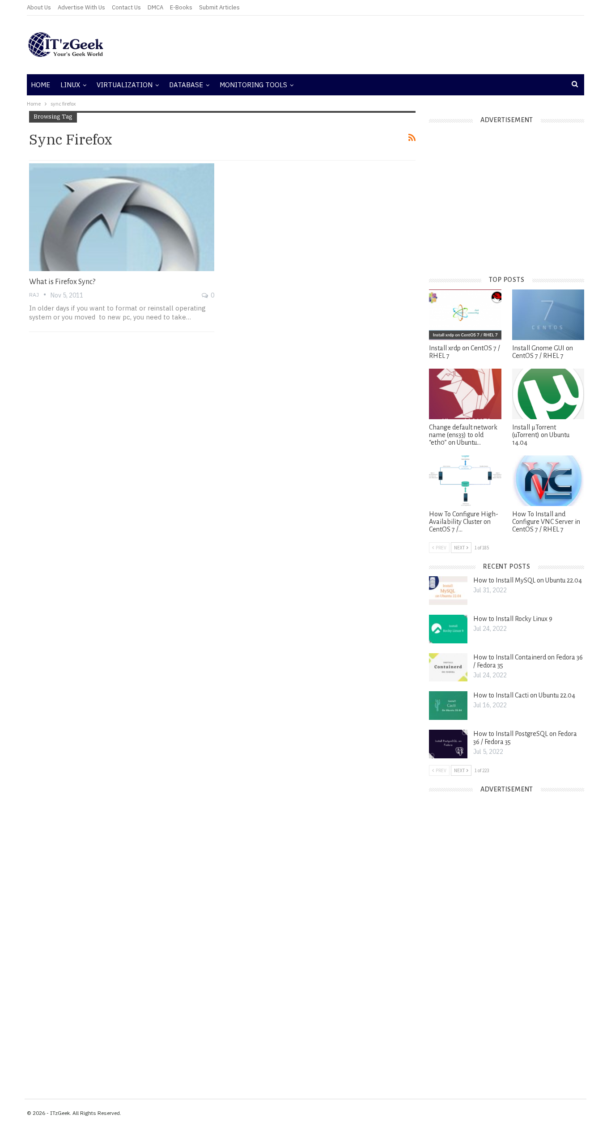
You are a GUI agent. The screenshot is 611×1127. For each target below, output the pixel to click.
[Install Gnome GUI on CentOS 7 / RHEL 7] (548, 314)
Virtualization (125, 85)
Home (40, 85)
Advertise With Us (81, 7)
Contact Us (126, 7)
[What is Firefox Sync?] (121, 217)
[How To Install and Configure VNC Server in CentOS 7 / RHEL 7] (548, 480)
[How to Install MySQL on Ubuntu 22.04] (448, 590)
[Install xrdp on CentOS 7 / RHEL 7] (465, 314)
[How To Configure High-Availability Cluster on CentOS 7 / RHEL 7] (465, 480)
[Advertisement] (399, 45)
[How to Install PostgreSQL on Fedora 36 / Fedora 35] (448, 744)
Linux (70, 85)
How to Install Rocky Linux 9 (512, 618)
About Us (39, 7)
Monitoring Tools (253, 85)
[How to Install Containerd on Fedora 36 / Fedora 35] (448, 667)
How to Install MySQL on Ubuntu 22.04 (527, 580)
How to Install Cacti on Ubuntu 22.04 (524, 695)
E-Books (181, 7)
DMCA (155, 7)
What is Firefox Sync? (62, 282)
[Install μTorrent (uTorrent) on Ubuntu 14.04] (548, 394)
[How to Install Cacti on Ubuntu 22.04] (448, 705)
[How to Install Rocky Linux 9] (448, 629)
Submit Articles (219, 7)
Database (186, 85)
